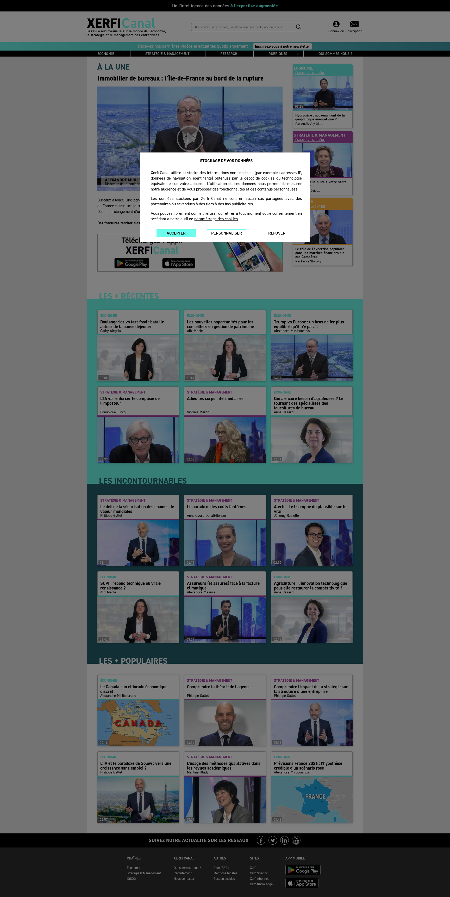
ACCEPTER (176, 233)
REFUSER (276, 233)
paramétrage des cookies (216, 219)
